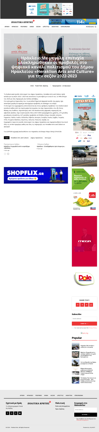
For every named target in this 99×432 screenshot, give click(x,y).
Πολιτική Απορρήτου (82, 420)
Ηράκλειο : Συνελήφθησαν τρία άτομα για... (51, 146)
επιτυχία (48, 138)
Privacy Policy (92, 328)
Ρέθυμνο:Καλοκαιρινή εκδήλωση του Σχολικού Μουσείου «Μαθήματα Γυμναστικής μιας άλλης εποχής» (87, 371)
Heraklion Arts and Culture (20, 138)
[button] (91, 27)
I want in (83, 323)
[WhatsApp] (91, 305)
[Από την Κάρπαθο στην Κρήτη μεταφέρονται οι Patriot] (75, 362)
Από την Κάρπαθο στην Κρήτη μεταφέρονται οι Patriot (88, 362)
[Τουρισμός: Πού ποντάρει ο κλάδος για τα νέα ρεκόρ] (75, 346)
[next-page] (8, 154)
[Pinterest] (87, 305)
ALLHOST (92, 427)
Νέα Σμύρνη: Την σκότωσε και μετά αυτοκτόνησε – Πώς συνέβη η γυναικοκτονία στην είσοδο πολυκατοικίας (88, 380)
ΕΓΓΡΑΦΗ (84, 414)
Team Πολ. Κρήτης (41, 86)
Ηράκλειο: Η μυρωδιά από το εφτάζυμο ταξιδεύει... (17, 147)
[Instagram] (11, 413)
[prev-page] (5, 154)
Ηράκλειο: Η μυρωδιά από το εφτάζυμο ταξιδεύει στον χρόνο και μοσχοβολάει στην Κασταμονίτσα (88, 355)
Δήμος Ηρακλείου (37, 138)
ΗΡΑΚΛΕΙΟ (52, 52)
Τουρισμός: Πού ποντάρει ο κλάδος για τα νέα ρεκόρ (87, 346)
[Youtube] (20, 413)
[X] (82, 305)
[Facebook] (78, 305)
